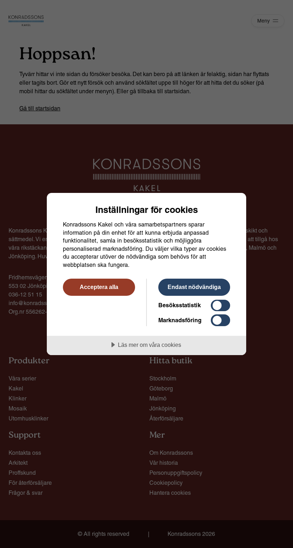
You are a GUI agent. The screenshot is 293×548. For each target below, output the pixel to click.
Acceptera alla (99, 287)
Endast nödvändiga (194, 287)
